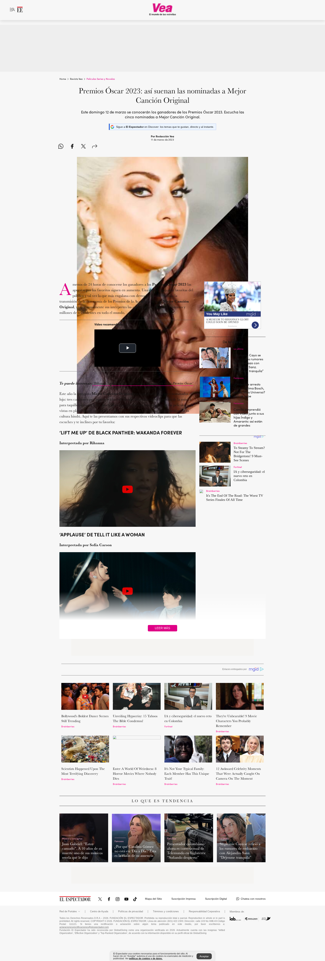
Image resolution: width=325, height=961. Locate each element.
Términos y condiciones (166, 911)
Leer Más (162, 628)
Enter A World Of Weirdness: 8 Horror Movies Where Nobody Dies (134, 773)
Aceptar (204, 956)
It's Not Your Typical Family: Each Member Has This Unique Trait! (186, 773)
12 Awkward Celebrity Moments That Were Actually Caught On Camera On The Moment (238, 773)
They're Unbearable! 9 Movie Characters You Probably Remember (236, 721)
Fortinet (168, 726)
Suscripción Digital (216, 898)
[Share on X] (83, 146)
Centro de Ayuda (99, 911)
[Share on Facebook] (72, 146)
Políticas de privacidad (130, 911)
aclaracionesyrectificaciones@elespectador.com (84, 927)
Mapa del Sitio (153, 898)
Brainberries (67, 726)
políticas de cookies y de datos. (145, 958)
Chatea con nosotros (253, 898)
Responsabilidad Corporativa (204, 911)
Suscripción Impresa (183, 898)
